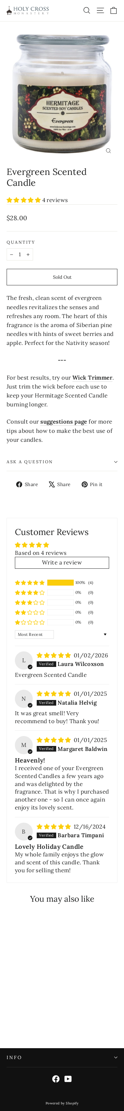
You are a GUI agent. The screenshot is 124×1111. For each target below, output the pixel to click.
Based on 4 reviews (41, 552)
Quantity (21, 242)
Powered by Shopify (62, 1103)
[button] (24, 200)
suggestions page (63, 421)
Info (14, 1057)
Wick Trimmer (92, 377)
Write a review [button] (62, 562)
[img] (54, 655)
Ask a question (30, 461)
